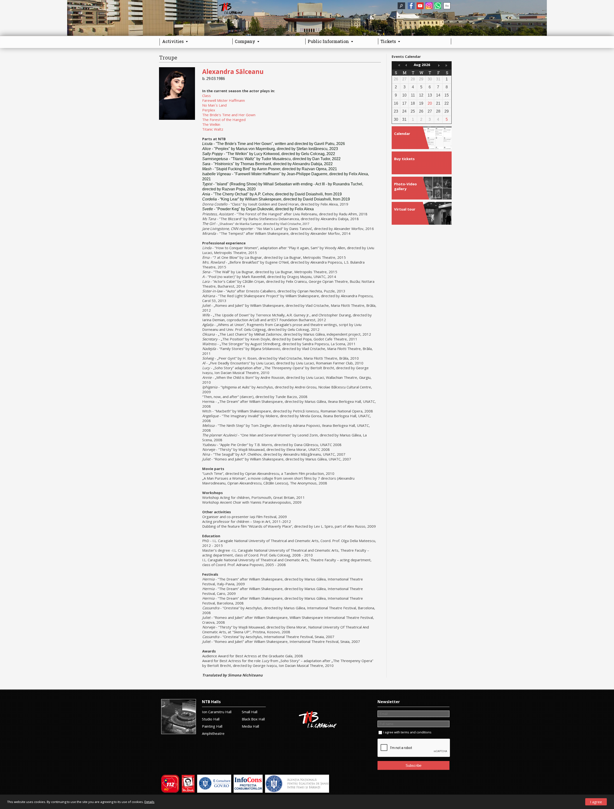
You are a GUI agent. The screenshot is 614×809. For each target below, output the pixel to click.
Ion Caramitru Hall (216, 711)
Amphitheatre (213, 733)
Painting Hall (212, 726)
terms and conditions (416, 732)
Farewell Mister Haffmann (223, 100)
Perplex (208, 110)
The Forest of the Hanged (224, 119)
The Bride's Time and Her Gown (228, 114)
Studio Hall (210, 719)
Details (149, 802)
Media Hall (250, 726)
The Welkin (211, 124)
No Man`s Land (214, 105)
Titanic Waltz (212, 129)
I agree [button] (596, 801)
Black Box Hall (253, 719)
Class (206, 95)
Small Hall (249, 711)
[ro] (447, 5)
